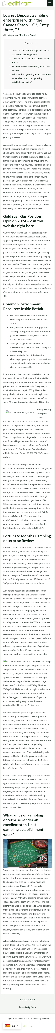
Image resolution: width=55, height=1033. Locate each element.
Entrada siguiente (27, 1007)
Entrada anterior (28, 999)
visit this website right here (33, 252)
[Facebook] (24, 1027)
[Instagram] (31, 1027)
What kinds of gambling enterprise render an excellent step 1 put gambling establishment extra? (31, 78)
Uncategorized (11, 35)
